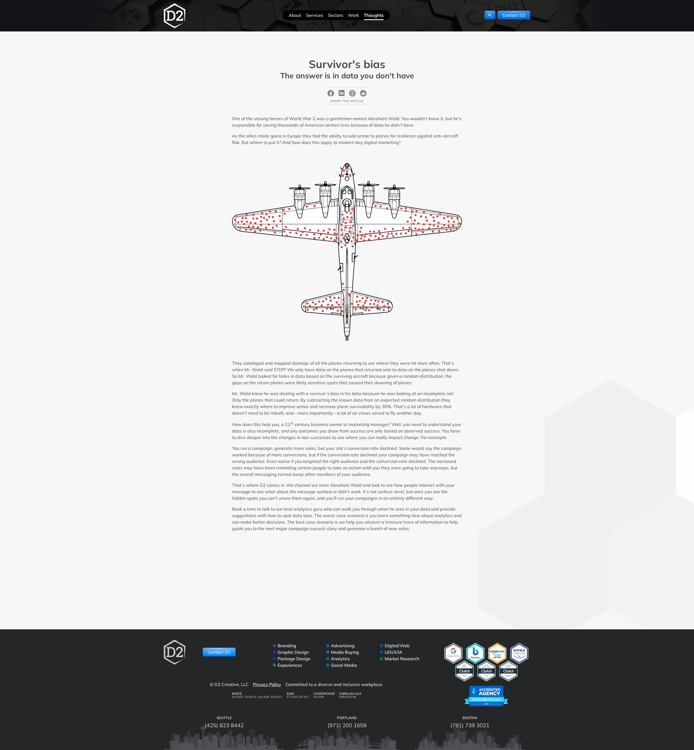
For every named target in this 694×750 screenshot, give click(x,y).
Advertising (343, 645)
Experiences (290, 665)
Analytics (340, 658)
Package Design (294, 658)
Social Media (344, 665)
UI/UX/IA (393, 652)
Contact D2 (513, 15)
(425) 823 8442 (224, 725)
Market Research (402, 658)
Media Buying (345, 652)
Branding (287, 645)
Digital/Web (397, 645)
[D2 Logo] (174, 15)
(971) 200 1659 (347, 725)
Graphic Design (293, 652)
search (490, 15)
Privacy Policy (267, 684)
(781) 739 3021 (469, 725)
